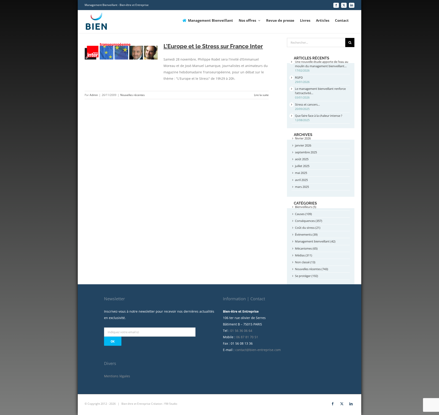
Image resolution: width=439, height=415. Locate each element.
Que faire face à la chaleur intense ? (318, 116)
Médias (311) (303, 255)
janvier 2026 (303, 145)
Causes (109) (303, 214)
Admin (94, 95)
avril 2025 (301, 180)
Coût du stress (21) (307, 228)
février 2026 (303, 138)
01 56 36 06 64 (241, 330)
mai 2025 (301, 173)
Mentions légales (117, 376)
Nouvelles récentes (132, 95)
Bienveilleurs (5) (305, 207)
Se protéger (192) (306, 276)
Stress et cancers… (307, 104)
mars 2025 (302, 187)
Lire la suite (261, 95)
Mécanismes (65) (306, 248)
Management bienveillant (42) (315, 241)
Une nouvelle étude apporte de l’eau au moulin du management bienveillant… (321, 64)
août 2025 (301, 159)
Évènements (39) (306, 234)
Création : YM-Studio (164, 404)
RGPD (299, 77)
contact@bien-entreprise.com (258, 350)
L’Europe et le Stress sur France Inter (213, 46)
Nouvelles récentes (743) (311, 269)
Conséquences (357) (308, 221)
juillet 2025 (302, 166)
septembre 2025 (306, 152)
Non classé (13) (305, 262)
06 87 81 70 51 (247, 337)
